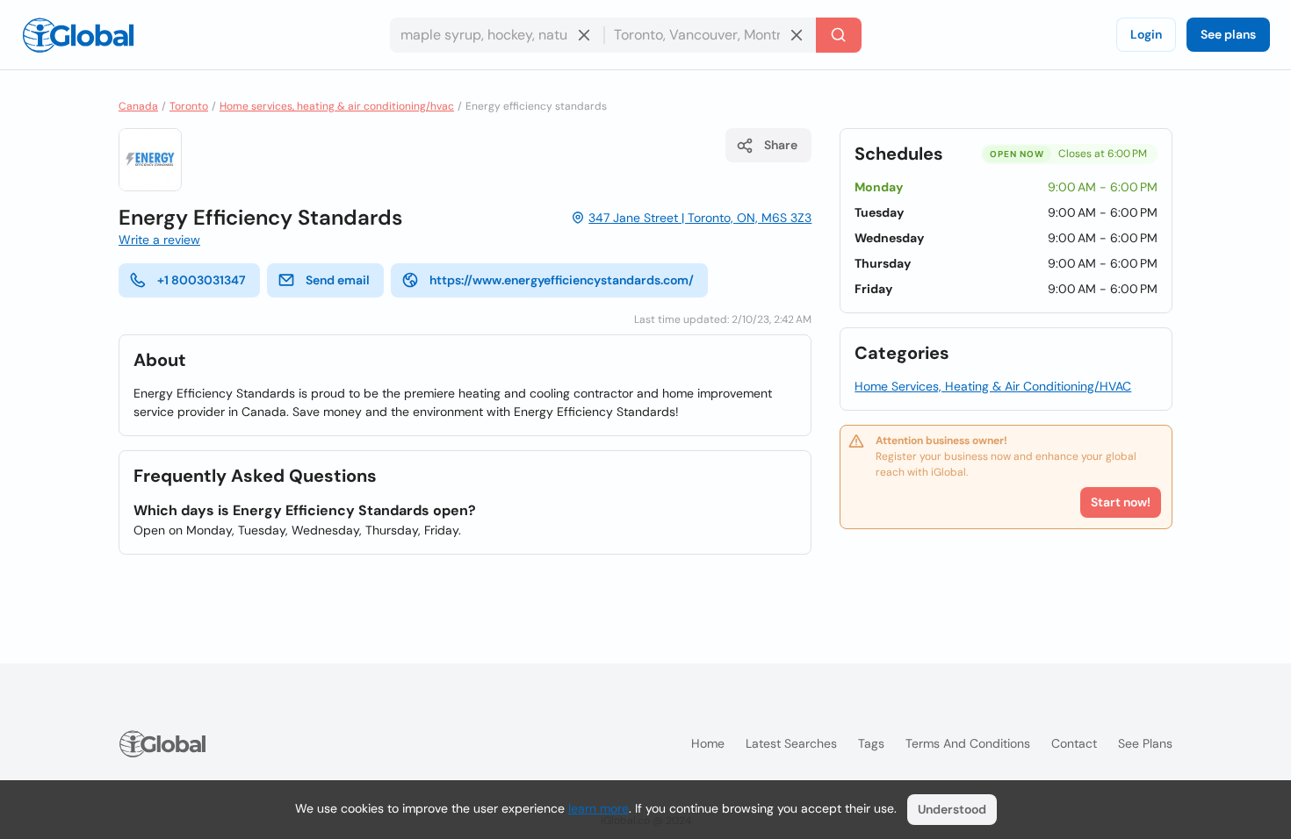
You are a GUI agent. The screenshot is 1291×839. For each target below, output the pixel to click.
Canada (138, 106)
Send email (338, 280)
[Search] (839, 35)
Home (708, 743)
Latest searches (791, 743)
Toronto (188, 106)
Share (780, 145)
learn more (598, 808)
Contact (1074, 743)
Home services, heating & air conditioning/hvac (337, 106)
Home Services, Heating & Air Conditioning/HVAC (993, 386)
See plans (1228, 34)
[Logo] (78, 35)
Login (1146, 34)
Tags (871, 743)
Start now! (1120, 502)
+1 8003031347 (201, 280)
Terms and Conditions (967, 743)
